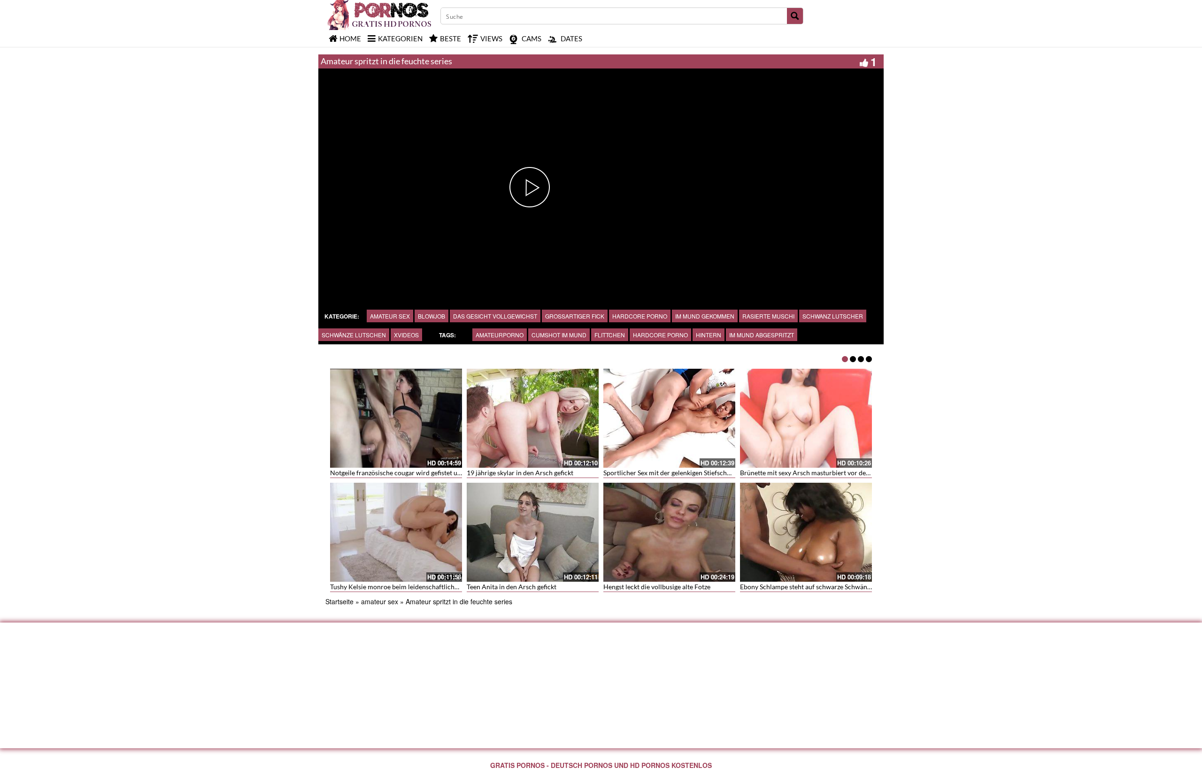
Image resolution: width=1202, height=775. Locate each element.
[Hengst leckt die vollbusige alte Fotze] (669, 532)
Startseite (339, 601)
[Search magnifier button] (795, 16)
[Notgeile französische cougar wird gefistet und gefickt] (396, 418)
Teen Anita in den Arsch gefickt (511, 587)
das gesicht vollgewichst (495, 316)
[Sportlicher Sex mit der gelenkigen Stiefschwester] (669, 418)
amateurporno (500, 335)
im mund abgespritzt (761, 335)
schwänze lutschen (354, 335)
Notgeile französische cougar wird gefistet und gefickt (407, 473)
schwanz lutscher (832, 316)
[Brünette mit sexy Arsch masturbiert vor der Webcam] (806, 418)
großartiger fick (574, 316)
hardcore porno (639, 316)
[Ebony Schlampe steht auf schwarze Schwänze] (806, 532)
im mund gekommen (704, 316)
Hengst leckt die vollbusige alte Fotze (656, 587)
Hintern (708, 335)
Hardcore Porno (660, 335)
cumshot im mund (559, 335)
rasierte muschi (768, 316)
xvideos (406, 335)
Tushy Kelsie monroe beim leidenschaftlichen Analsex (408, 587)
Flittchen (609, 335)
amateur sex (390, 316)
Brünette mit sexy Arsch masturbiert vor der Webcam (818, 473)
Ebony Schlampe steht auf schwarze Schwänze (806, 587)
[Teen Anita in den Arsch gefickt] (533, 532)
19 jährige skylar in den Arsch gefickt (520, 473)
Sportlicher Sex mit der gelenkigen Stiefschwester (675, 473)
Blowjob (431, 316)
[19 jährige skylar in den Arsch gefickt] (533, 418)
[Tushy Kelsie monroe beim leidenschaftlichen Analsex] (396, 532)
